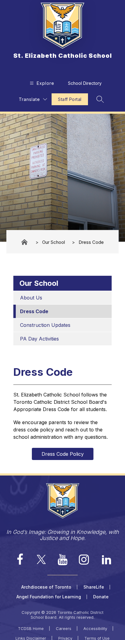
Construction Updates (45, 325)
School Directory (85, 83)
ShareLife (93, 587)
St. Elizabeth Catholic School (25, 242)
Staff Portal (69, 99)
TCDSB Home (31, 628)
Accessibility (95, 628)
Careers (63, 628)
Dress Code (91, 242)
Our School (53, 242)
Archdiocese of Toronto (46, 587)
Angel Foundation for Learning (48, 596)
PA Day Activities (39, 339)
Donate (101, 596)
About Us (31, 298)
